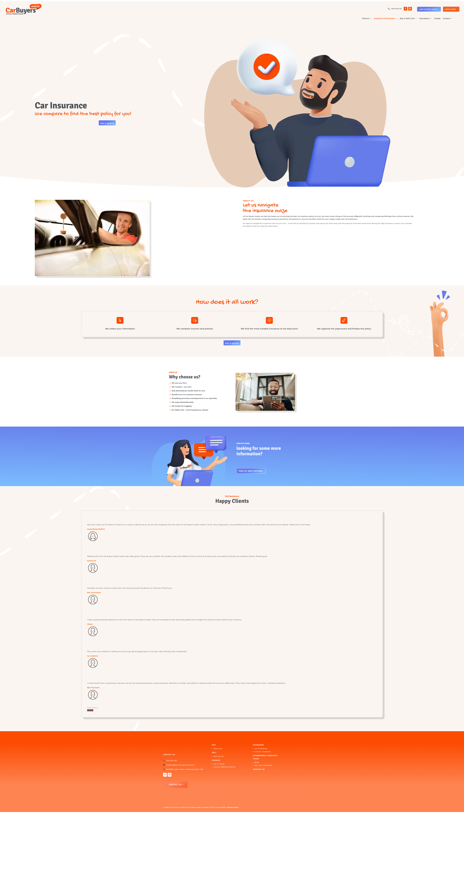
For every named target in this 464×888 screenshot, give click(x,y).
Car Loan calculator (263, 765)
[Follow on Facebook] (405, 9)
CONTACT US (175, 784)
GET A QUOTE (107, 123)
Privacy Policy (233, 807)
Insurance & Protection (384, 19)
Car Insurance (260, 748)
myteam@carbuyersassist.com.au (180, 765)
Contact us (259, 769)
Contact (446, 19)
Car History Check (428, 9)
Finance (365, 19)
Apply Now (450, 9)
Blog (256, 762)
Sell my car (219, 756)
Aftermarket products (265, 755)
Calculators (424, 19)
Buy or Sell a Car (407, 19)
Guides (437, 19)
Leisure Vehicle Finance (224, 767)
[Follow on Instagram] (410, 9)
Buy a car (218, 748)
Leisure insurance (262, 751)
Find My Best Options (250, 471)
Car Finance (219, 764)
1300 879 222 (396, 9)
